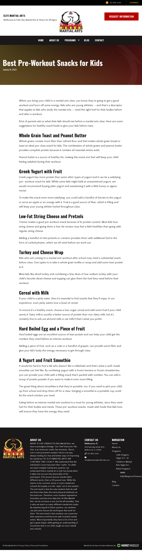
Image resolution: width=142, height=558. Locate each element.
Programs (70, 40)
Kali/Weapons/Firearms (131, 476)
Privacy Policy (23, 546)
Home (41, 40)
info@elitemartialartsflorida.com (97, 460)
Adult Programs (123, 469)
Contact (99, 40)
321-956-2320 (115, 3)
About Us (54, 40)
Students (134, 3)
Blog (86, 40)
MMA (122, 472)
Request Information (121, 16)
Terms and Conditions (39, 546)
